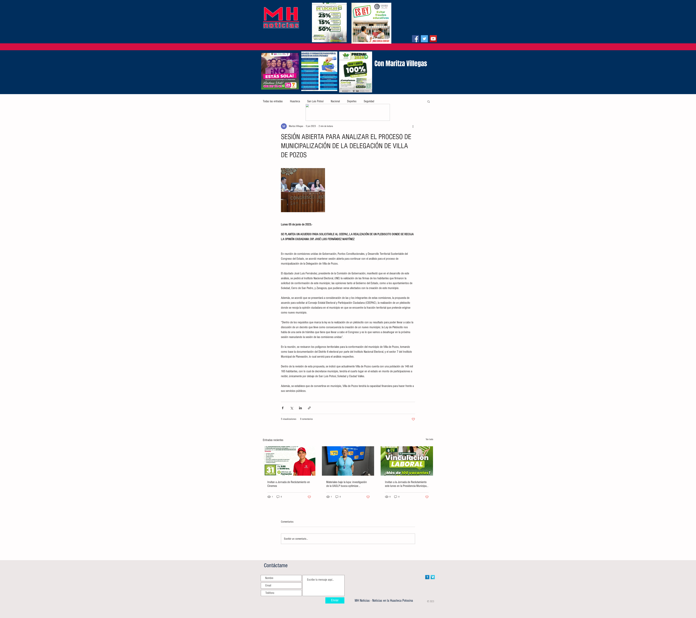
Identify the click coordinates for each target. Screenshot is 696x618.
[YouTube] (433, 38)
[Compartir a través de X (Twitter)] (291, 408)
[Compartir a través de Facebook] (282, 408)
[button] (428, 101)
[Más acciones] (413, 126)
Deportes (352, 101)
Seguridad (369, 101)
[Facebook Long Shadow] (427, 577)
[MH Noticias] (415, 38)
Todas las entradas (273, 101)
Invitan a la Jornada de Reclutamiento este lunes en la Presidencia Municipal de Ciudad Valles (406, 484)
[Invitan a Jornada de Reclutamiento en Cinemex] (289, 461)
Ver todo (429, 439)
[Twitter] (424, 38)
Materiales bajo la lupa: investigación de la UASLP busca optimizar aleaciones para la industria (346, 484)
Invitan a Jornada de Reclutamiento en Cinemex (288, 484)
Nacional (335, 101)
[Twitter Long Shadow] (433, 577)
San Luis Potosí (315, 101)
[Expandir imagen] (303, 190)
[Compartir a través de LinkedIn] (300, 408)
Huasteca (295, 101)
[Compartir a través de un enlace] (309, 408)
